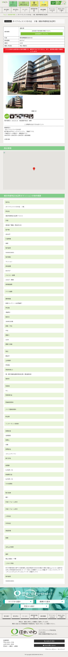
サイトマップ (61, 649)
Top (4, 14)
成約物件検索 (11, 14)
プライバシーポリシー (51, 649)
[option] (34, 75)
